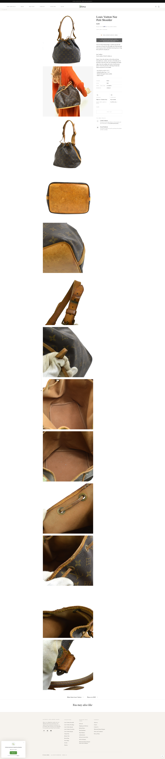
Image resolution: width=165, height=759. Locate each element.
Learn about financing (101, 29)
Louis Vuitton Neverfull (69, 722)
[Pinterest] (51, 731)
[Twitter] (102, 106)
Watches (32, 6)
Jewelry (42, 6)
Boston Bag (66, 738)
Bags (22, 6)
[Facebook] (100, 106)
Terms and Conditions (98, 731)
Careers (95, 724)
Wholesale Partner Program (99, 729)
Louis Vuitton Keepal (68, 731)
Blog (62, 6)
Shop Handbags (82, 730)
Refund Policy (82, 728)
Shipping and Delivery (83, 725)
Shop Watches (82, 732)
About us (96, 722)
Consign (53, 6)
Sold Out (109, 111)
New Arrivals (11, 6)
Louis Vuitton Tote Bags (69, 724)
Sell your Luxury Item (83, 737)
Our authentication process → (113, 123)
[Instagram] (47, 731)
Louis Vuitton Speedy (68, 727)
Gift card (81, 723)
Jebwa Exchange (82, 739)
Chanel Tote (66, 733)
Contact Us (96, 727)
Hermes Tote (66, 736)
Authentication (82, 735)
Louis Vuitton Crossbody (69, 729)
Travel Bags (66, 740)
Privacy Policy (97, 733)
